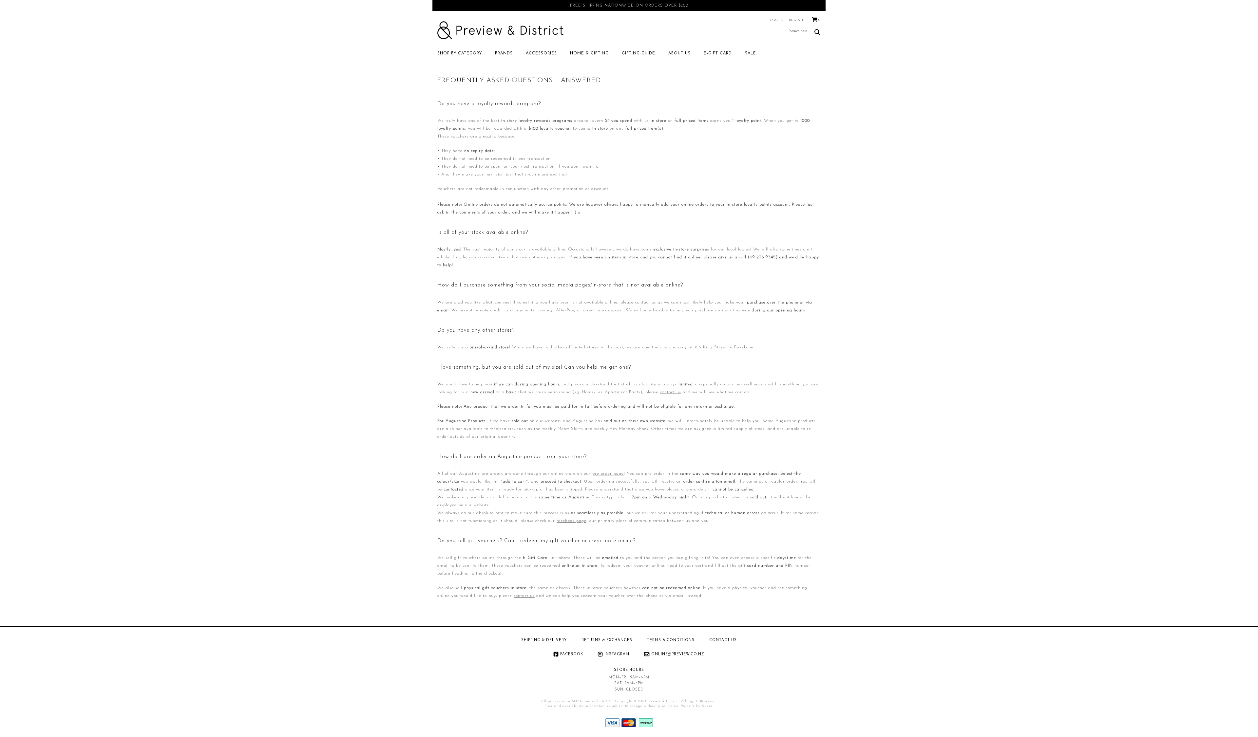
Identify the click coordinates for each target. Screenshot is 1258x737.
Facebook (571, 654)
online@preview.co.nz (677, 654)
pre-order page (608, 473)
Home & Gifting (589, 53)
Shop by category (459, 53)
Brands (504, 53)
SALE (750, 53)
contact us (645, 302)
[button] (817, 32)
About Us (679, 53)
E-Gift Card (718, 53)
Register (798, 20)
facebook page (571, 521)
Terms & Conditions (671, 640)
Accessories (541, 53)
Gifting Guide (638, 53)
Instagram (616, 654)
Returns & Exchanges (606, 640)
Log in (777, 20)
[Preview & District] (500, 30)
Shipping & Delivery (544, 640)
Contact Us (723, 640)
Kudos (707, 706)
